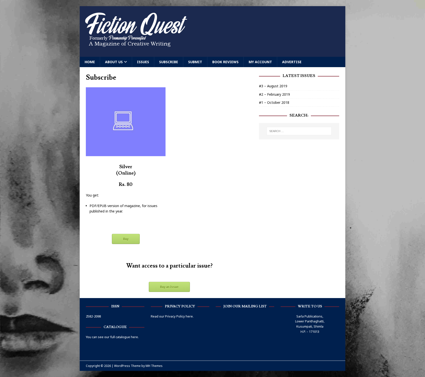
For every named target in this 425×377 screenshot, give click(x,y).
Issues (143, 62)
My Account (260, 62)
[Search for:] (299, 131)
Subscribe (168, 62)
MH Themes (154, 366)
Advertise (292, 62)
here (189, 316)
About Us (114, 62)
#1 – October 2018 (274, 102)
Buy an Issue (169, 287)
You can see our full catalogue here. (112, 337)
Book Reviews (225, 62)
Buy (125, 239)
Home (90, 62)
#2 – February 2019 (274, 94)
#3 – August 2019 (273, 86)
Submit (195, 62)
